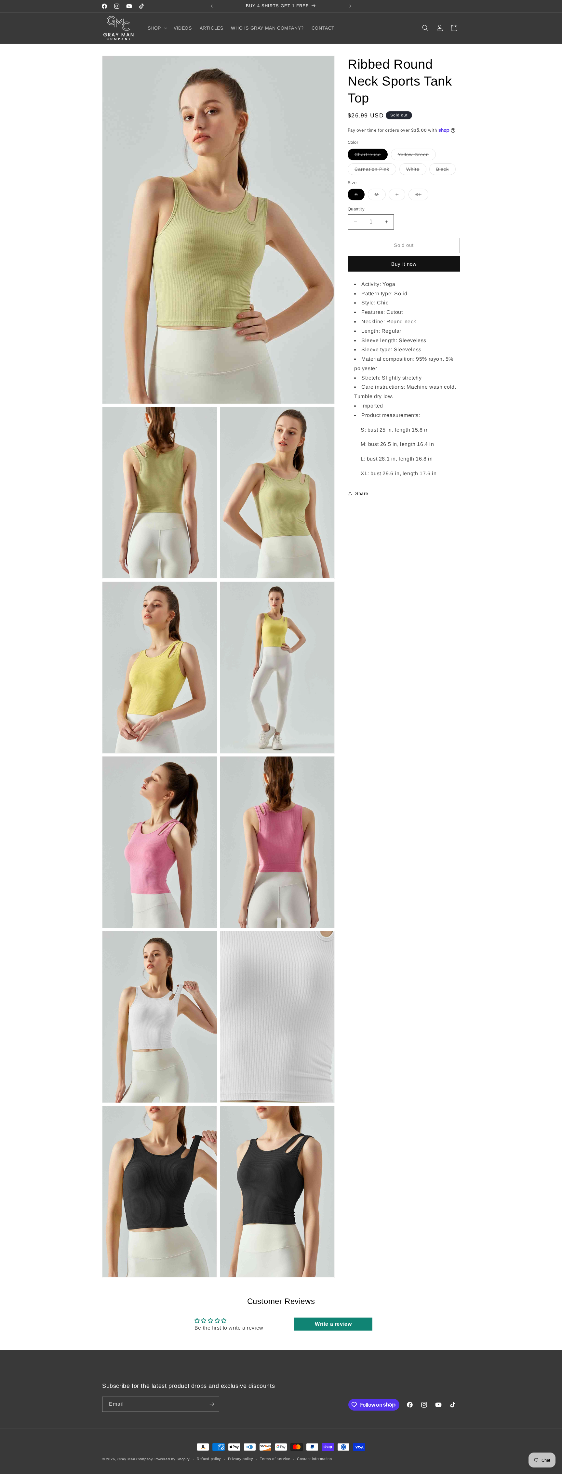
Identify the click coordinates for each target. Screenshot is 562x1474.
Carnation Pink (375, 170)
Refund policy (209, 1459)
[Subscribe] (212, 1404)
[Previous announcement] (212, 6)
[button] (157, 28)
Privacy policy (240, 1459)
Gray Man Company (135, 1459)
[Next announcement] (350, 6)
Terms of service (275, 1459)
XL (421, 196)
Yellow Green (417, 155)
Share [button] (361, 493)
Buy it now (404, 263)
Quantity (356, 209)
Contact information (314, 1459)
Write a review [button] (333, 1324)
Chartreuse (371, 155)
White (416, 170)
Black (446, 170)
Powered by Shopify (172, 1459)
